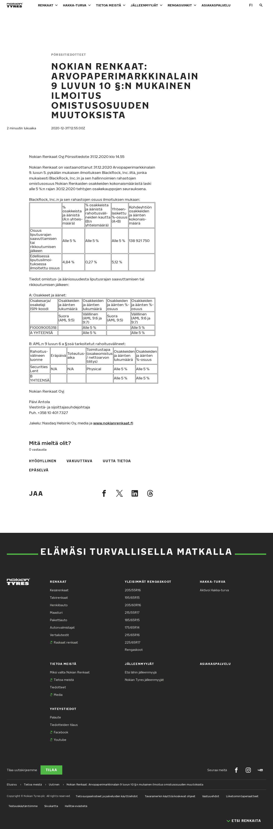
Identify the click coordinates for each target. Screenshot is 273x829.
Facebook (61, 732)
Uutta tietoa (117, 461)
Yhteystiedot (63, 709)
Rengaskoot (134, 649)
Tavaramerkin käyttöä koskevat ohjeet (170, 796)
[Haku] (261, 5)
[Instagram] (248, 770)
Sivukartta (51, 806)
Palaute (55, 717)
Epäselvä (39, 470)
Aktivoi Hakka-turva (214, 590)
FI (251, 5)
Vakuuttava (80, 461)
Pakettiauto (58, 620)
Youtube (60, 740)
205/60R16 (133, 605)
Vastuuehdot (210, 796)
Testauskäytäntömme (23, 806)
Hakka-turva (74, 5)
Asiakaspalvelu (216, 5)
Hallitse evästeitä (76, 806)
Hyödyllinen (42, 461)
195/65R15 (132, 597)
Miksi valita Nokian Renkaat (70, 672)
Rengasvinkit (180, 5)
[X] (119, 493)
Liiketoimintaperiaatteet (242, 796)
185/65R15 (132, 620)
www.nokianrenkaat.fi (113, 423)
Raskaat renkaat (66, 642)
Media (58, 694)
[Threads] (150, 493)
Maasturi (56, 612)
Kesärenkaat (59, 590)
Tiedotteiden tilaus (64, 725)
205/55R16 (133, 590)
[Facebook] (104, 493)
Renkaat (45, 5)
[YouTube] (260, 770)
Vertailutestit (59, 635)
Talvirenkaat (59, 597)
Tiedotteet (58, 687)
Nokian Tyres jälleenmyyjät (144, 680)
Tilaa (51, 770)
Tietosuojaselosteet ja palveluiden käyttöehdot (107, 796)
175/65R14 (132, 627)
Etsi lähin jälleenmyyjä (141, 672)
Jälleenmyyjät (144, 5)
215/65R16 (132, 635)
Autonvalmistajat (62, 627)
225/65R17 (132, 642)
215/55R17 (132, 612)
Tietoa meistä (108, 5)
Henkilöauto (59, 605)
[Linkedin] (135, 493)
